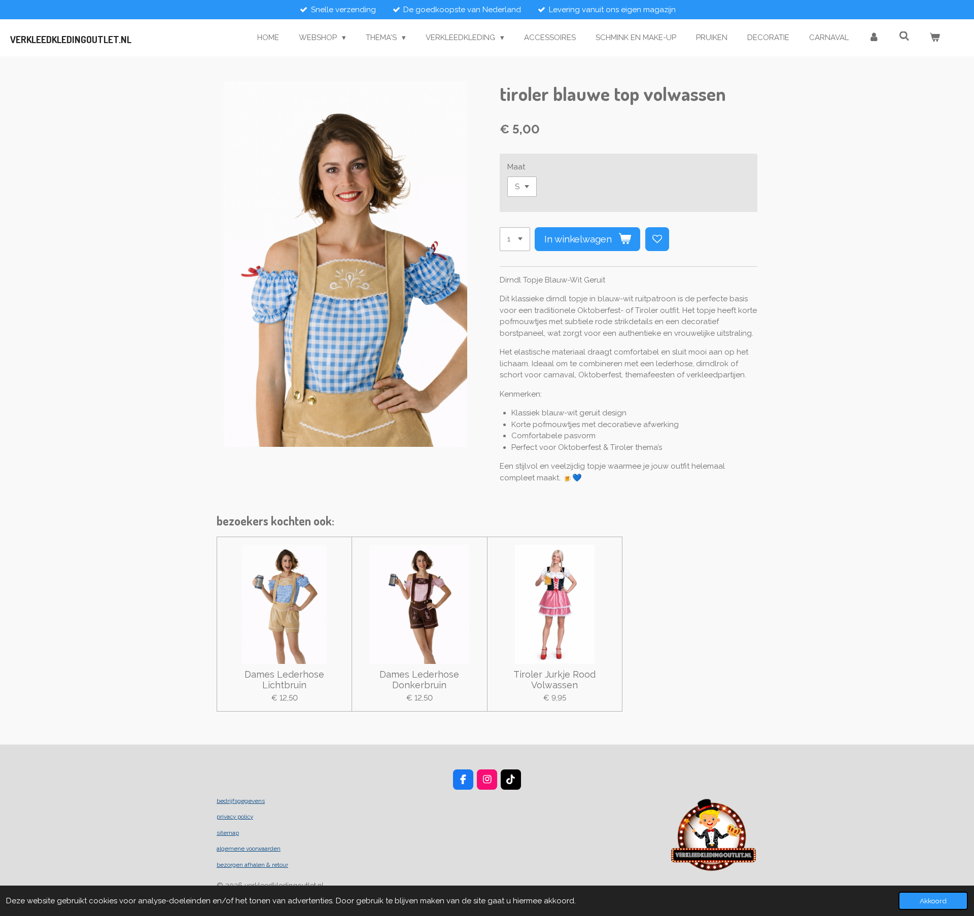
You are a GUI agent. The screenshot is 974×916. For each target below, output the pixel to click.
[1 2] (515, 239)
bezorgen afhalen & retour (252, 864)
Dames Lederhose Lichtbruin (284, 679)
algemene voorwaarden (249, 848)
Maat (516, 166)
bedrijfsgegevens (241, 800)
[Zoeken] (904, 36)
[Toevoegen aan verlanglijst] (657, 239)
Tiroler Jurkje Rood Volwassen (554, 679)
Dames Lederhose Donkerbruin (419, 679)
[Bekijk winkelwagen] (934, 37)
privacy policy (235, 816)
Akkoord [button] (933, 901)
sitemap (228, 832)
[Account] (873, 37)
